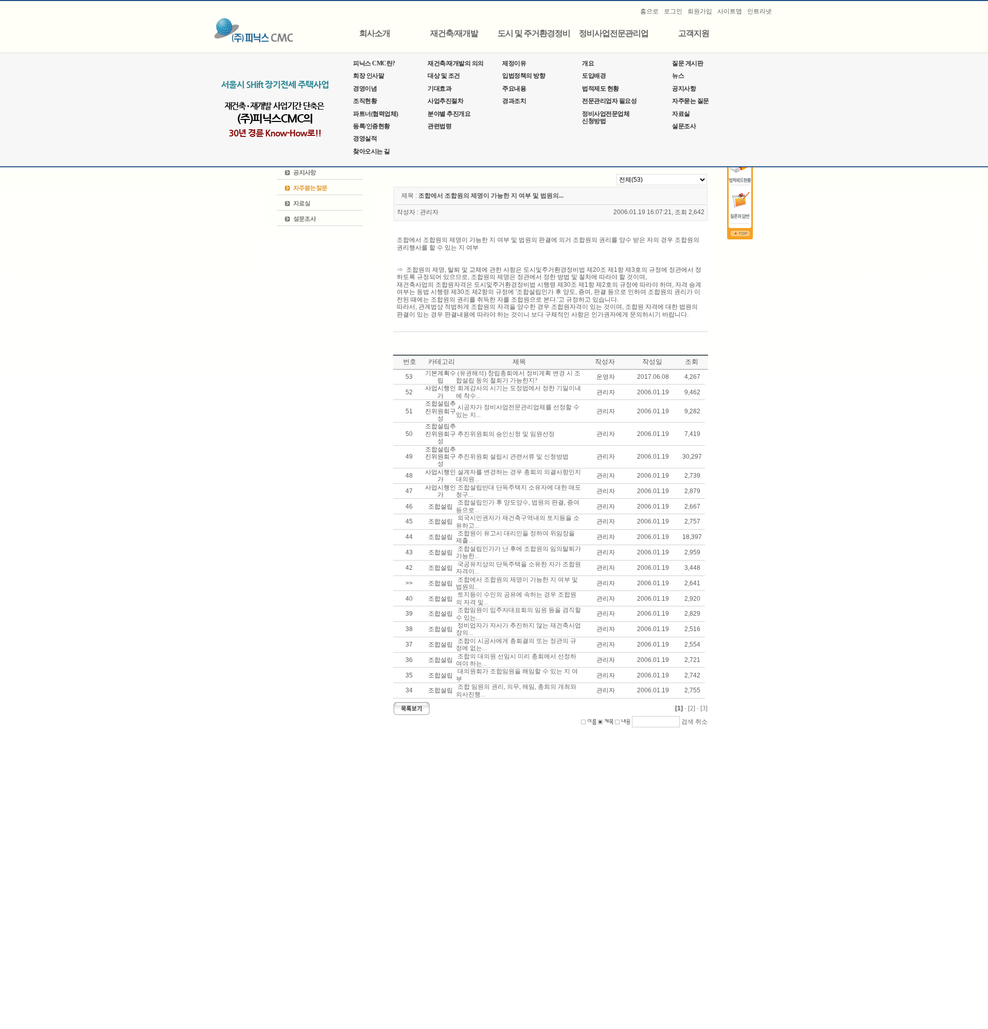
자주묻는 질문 (690, 100)
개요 (588, 63)
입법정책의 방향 (523, 75)
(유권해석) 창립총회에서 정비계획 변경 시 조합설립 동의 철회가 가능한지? (518, 377)
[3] (704, 708)
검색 (687, 721)
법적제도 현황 (600, 88)
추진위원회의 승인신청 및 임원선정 (506, 434)
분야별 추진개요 (449, 113)
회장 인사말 (368, 75)
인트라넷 (759, 11)
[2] (691, 708)
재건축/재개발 (454, 33)
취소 (701, 721)
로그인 (673, 11)
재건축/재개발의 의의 (456, 63)
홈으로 (649, 11)
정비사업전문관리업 (613, 33)
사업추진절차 (445, 100)
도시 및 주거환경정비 (534, 33)
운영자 (605, 376)
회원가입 (699, 11)
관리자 (429, 212)
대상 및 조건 (444, 75)
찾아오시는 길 (371, 151)
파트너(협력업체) (375, 113)
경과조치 (514, 100)
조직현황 (365, 100)
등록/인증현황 (371, 126)
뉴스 (678, 75)
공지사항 (684, 88)
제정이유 (514, 63)
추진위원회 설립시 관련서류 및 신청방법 (513, 456)
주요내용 (514, 88)
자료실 (681, 113)
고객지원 (693, 33)
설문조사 (684, 126)
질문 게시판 (687, 63)
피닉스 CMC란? (374, 63)
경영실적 (365, 138)
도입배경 (594, 75)
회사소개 (374, 33)
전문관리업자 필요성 (609, 100)
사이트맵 (729, 11)
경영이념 (365, 88)
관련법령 (439, 126)
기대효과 (439, 88)
